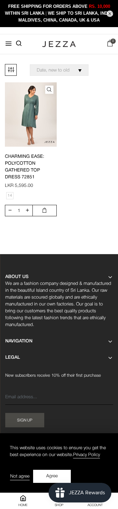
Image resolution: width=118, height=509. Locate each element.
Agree (52, 476)
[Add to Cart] (44, 210)
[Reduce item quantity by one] (10, 210)
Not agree (20, 476)
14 (10, 195)
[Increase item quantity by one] (27, 210)
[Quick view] (49, 90)
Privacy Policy (86, 455)
